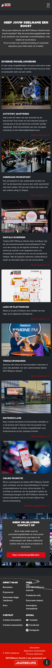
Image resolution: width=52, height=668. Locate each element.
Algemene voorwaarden (35, 651)
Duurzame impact (34, 600)
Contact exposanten (13, 625)
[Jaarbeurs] (26, 662)
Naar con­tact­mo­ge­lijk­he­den (26, 555)
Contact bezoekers (12, 620)
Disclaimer (35, 648)
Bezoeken (8, 587)
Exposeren (8, 592)
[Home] (6, 5)
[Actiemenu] (47, 662)
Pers (5, 606)
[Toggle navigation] (48, 5)
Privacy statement (34, 654)
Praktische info (33, 595)
